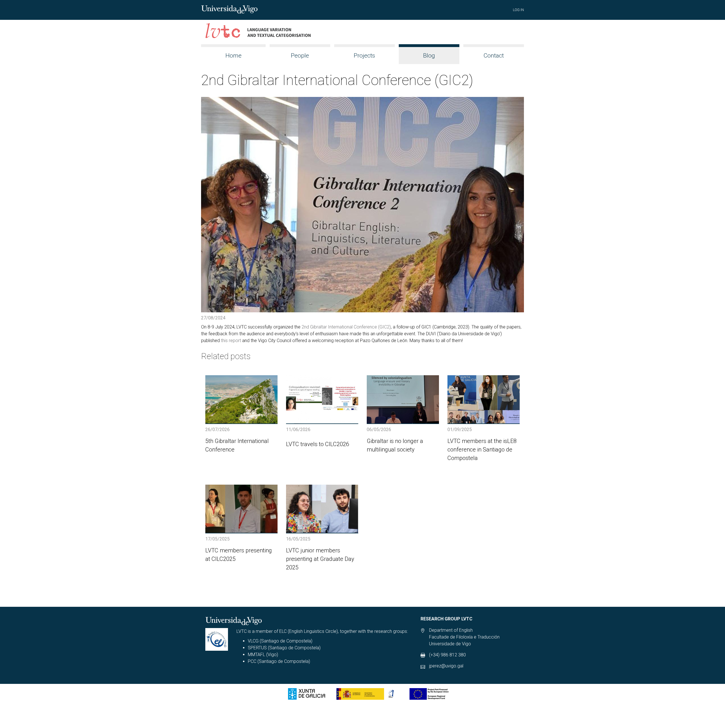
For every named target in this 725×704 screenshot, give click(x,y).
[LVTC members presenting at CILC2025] (241, 509)
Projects (364, 55)
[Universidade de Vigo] (229, 9)
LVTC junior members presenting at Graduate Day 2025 (320, 559)
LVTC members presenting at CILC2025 (238, 554)
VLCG (253, 641)
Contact (493, 55)
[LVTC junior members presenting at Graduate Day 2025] (322, 509)
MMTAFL (256, 654)
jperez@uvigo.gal (446, 666)
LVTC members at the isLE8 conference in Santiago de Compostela (482, 449)
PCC (252, 661)
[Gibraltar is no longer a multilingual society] (403, 399)
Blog (429, 55)
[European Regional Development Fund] (429, 694)
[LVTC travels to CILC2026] (322, 399)
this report (231, 340)
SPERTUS (257, 647)
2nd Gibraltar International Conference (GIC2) (346, 327)
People (300, 55)
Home (233, 55)
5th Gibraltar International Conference (237, 445)
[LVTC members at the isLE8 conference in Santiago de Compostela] (483, 399)
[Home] (258, 32)
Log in (518, 10)
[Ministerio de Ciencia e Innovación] (367, 694)
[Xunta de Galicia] (306, 694)
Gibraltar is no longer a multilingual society (395, 445)
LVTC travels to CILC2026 (317, 444)
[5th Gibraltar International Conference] (241, 399)
